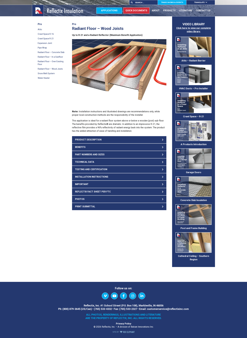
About (156, 10)
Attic (40, 29)
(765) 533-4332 (103, 308)
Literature (185, 10)
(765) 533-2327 (128, 308)
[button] (119, 139)
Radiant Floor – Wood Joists (50, 69)
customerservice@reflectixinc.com (168, 308)
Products (169, 10)
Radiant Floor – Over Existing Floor (50, 62)
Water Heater (44, 78)
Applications (109, 10)
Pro (40, 24)
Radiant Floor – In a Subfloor (50, 57)
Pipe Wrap (42, 48)
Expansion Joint (45, 43)
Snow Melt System (46, 73)
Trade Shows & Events (172, 2)
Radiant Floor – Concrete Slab (51, 52)
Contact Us (203, 10)
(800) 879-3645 (71, 308)
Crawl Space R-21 (46, 38)
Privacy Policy (123, 323)
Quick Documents (136, 10)
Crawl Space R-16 (46, 34)
